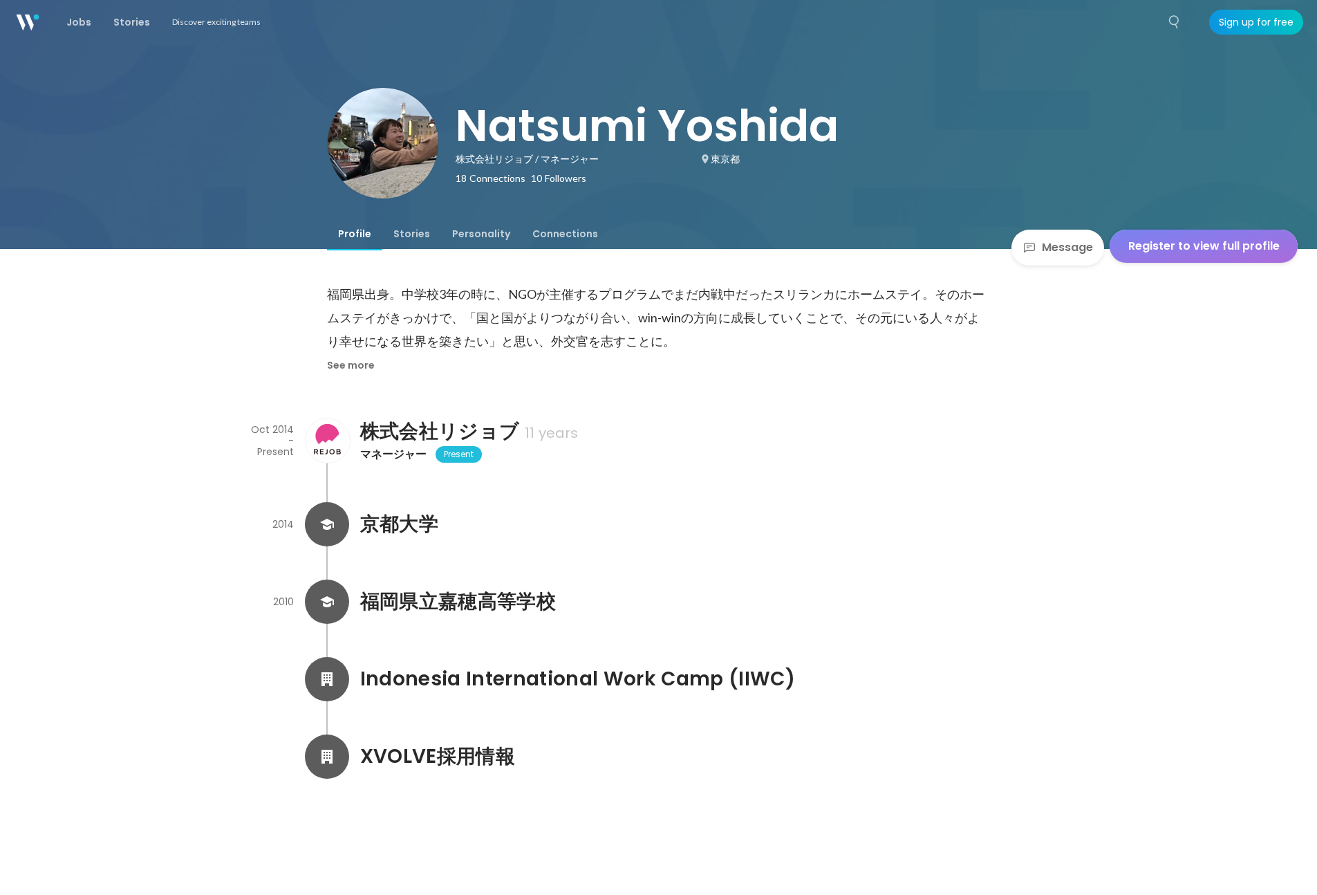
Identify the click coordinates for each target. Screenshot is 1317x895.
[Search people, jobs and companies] (1174, 22)
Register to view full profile (1204, 246)
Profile (354, 234)
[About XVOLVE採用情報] (327, 757)
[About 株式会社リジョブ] (327, 440)
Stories (411, 234)
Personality (481, 234)
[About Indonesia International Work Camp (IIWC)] (327, 679)
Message (1067, 247)
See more (351, 365)
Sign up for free (1256, 22)
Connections (565, 234)
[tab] (354, 233)
